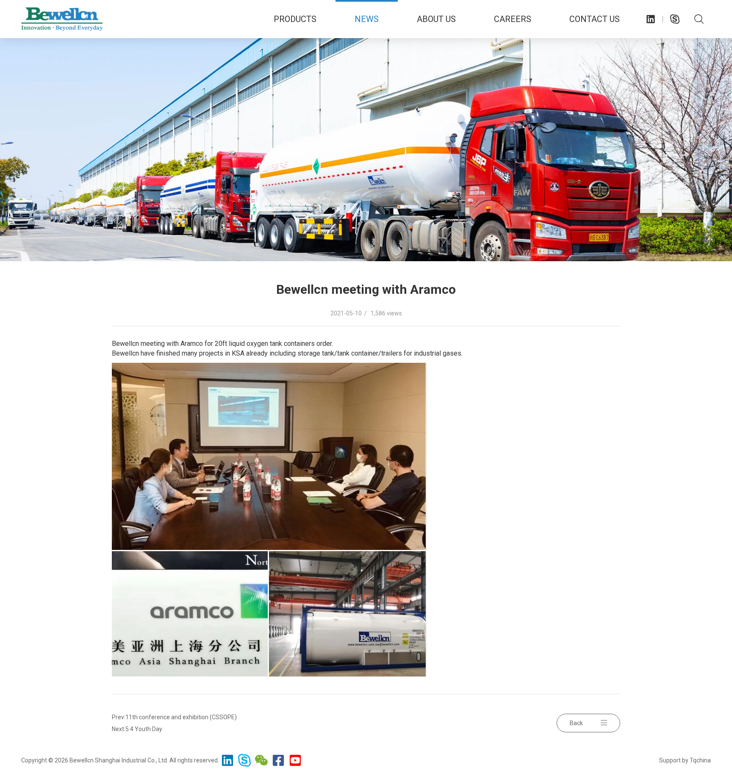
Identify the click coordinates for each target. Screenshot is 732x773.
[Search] (699, 19)
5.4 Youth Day (143, 729)
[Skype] (675, 19)
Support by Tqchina (685, 760)
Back (576, 723)
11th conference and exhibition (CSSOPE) (181, 717)
